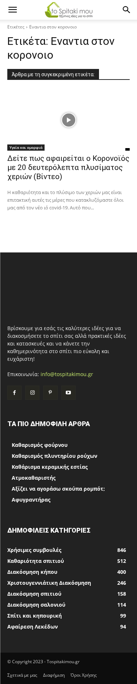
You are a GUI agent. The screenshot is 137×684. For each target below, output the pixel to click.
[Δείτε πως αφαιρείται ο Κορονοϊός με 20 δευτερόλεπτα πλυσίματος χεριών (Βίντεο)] (68, 120)
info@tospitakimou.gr (67, 374)
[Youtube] (68, 393)
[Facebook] (14, 393)
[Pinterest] (50, 393)
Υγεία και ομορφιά (25, 147)
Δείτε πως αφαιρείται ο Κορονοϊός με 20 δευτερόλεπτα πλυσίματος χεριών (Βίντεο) (68, 167)
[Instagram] (32, 393)
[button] (12, 10)
